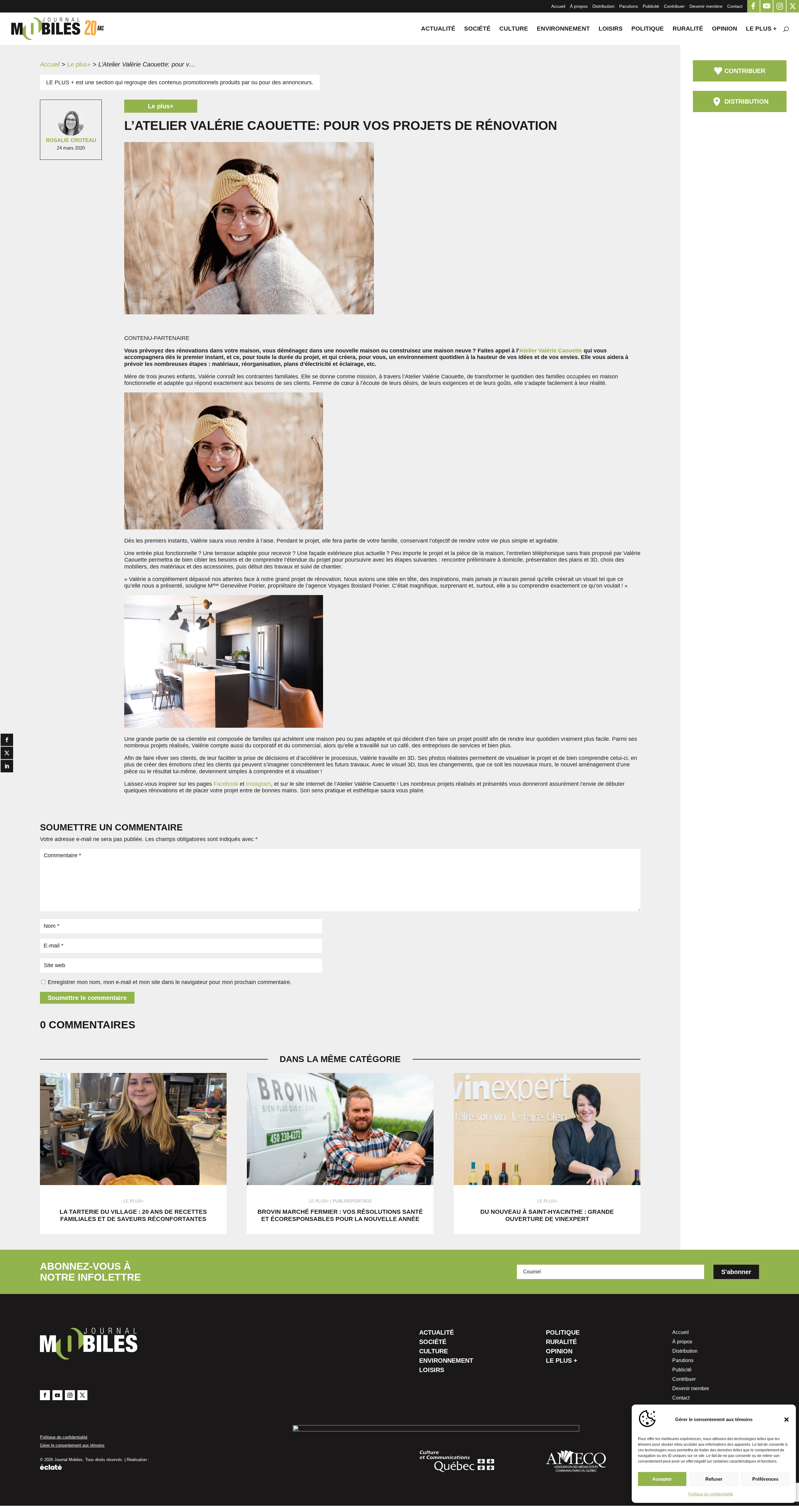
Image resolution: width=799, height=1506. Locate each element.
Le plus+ (79, 64)
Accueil (558, 6)
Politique (647, 29)
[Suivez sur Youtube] (57, 1395)
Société (477, 29)
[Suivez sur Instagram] (70, 1395)
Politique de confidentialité (710, 1494)
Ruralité (688, 29)
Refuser (714, 1479)
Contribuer (674, 6)
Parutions (628, 6)
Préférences (765, 1479)
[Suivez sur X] (82, 1395)
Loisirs (611, 29)
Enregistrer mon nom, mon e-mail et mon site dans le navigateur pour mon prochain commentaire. (170, 982)
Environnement (563, 29)
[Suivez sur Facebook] (45, 1395)
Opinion (724, 29)
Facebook (225, 784)
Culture (513, 29)
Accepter (662, 1479)
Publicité (651, 6)
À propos (579, 6)
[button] (786, 1419)
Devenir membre (706, 6)
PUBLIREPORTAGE (352, 1200)
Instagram (258, 784)
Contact (735, 6)
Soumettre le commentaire (87, 997)
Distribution (603, 6)
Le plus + (761, 29)
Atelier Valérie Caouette (550, 350)
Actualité (438, 29)
